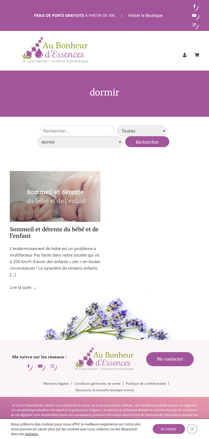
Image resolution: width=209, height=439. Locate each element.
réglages (31, 433)
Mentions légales (56, 383)
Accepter (169, 428)
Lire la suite (23, 287)
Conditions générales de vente (98, 383)
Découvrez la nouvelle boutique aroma (104, 390)
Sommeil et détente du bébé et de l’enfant (54, 232)
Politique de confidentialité (146, 383)
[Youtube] (194, 15)
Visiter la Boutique (145, 15)
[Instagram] (194, 24)
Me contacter (170, 359)
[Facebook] (194, 6)
